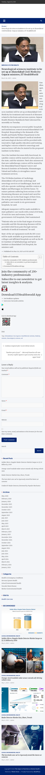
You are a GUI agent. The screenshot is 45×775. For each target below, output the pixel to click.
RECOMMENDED (9, 606)
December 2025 (7, 504)
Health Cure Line (7, 599)
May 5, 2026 (5, 760)
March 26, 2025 (6, 78)
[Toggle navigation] (4, 20)
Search (4, 446)
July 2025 (5, 518)
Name (4, 401)
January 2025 (6, 534)
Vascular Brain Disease (9, 586)
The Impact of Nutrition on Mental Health (20, 10)
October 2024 (6, 543)
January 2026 (6, 501)
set (22, 338)
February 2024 (6, 565)
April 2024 (5, 559)
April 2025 (5, 526)
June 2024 (5, 554)
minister (4, 338)
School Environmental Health (11, 583)
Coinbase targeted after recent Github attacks (20, 346)
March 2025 (6, 529)
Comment (5, 374)
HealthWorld (25, 336)
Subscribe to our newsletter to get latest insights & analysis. (22, 263)
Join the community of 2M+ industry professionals (20, 260)
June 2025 (5, 521)
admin (14, 78)
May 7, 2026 (5, 683)
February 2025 (6, 532)
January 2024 (6, 567)
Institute (32, 336)
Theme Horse (15, 772)
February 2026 (6, 499)
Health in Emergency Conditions (12, 578)
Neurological (11, 338)
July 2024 (5, 551)
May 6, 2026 (5, 720)
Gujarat (18, 336)
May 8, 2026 (5, 643)
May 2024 (5, 556)
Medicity (37, 336)
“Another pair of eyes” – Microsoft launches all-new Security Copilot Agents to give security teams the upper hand (23, 355)
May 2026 (5, 496)
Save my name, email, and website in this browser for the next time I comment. (22, 433)
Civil (14, 336)
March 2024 (6, 562)
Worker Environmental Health (12, 589)
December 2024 (7, 537)
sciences (17, 338)
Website (4, 420)
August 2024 (6, 548)
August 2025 (6, 515)
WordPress (37, 772)
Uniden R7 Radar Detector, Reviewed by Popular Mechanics (21, 486)
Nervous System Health (10, 65)
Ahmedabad (8, 336)
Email (4, 410)
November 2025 (7, 507)
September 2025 (7, 512)
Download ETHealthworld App (14, 266)
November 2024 (7, 540)
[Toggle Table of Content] (39, 257)
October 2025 (6, 510)
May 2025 (5, 523)
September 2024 (7, 545)
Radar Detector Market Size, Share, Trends (16, 475)
